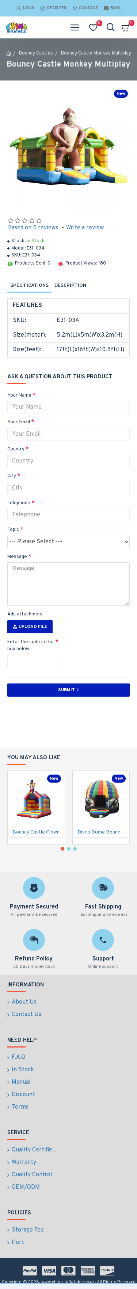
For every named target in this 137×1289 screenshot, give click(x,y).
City (11, 476)
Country (15, 449)
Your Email (18, 422)
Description (70, 286)
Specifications (29, 286)
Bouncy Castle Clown (36, 832)
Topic (13, 530)
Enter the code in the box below (30, 645)
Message (17, 557)
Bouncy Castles (36, 53)
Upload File (33, 627)
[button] (62, 849)
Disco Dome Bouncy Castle (102, 832)
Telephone (18, 503)
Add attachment (25, 614)
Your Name (19, 395)
